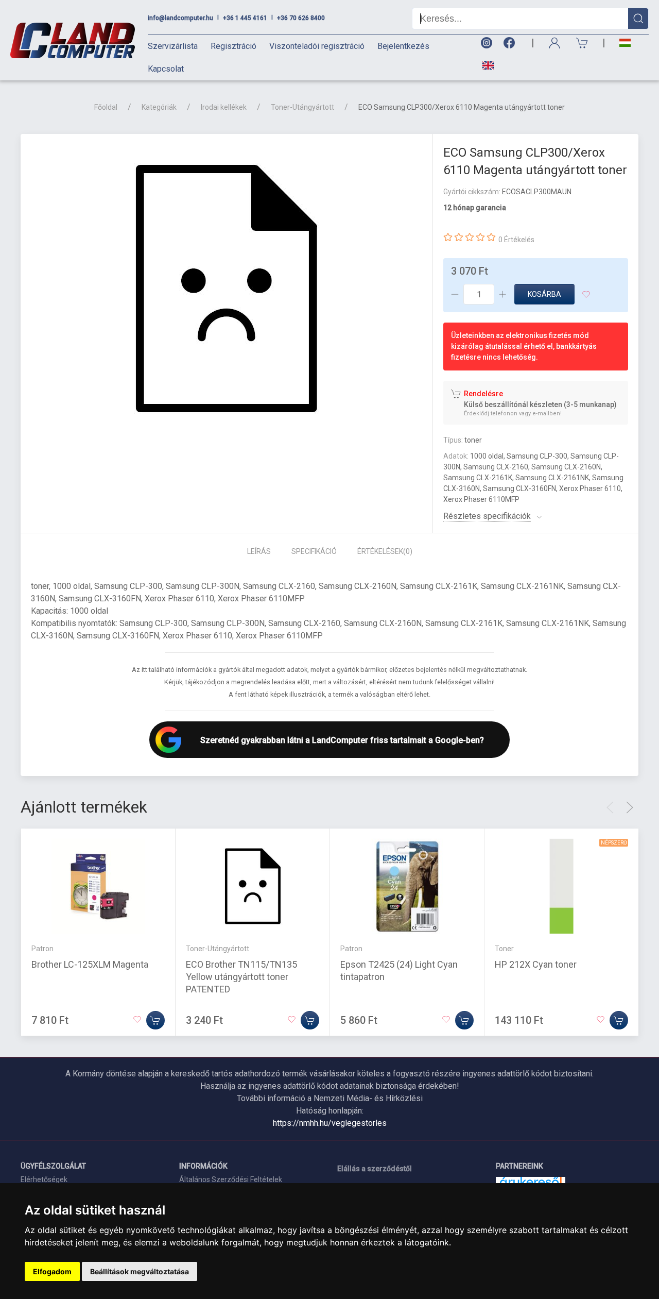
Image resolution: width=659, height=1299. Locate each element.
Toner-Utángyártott (302, 107)
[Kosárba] (155, 1020)
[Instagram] (486, 43)
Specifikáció (314, 551)
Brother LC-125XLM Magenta (89, 964)
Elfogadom (52, 1271)
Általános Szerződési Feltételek (230, 1179)
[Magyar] (625, 43)
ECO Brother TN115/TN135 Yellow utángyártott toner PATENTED (241, 976)
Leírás (259, 551)
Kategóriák (159, 107)
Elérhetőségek (44, 1179)
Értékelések (384, 551)
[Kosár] (582, 43)
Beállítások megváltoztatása (139, 1271)
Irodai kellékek (224, 107)
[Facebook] (511, 43)
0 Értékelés (516, 239)
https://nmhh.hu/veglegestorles (330, 1123)
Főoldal (105, 107)
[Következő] (629, 807)
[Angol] (484, 65)
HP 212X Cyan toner (536, 964)
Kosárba (544, 294)
